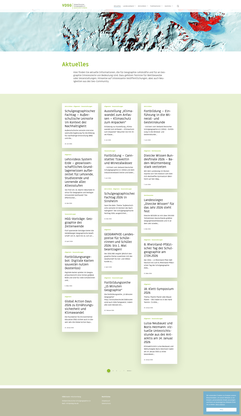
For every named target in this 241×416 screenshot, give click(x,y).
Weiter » (129, 371)
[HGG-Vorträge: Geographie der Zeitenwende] (80, 228)
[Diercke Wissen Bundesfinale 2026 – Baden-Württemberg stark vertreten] (159, 168)
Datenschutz (106, 403)
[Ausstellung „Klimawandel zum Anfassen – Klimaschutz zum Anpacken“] (119, 123)
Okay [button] (221, 409)
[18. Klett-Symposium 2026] (159, 296)
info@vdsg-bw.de (72, 403)
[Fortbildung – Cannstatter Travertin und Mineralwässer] (119, 165)
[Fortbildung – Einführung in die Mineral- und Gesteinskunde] (159, 123)
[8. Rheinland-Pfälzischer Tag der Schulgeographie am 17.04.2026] (159, 257)
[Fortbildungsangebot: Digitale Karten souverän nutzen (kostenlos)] (80, 269)
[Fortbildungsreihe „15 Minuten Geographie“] (119, 295)
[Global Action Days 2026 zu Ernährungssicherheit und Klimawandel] (80, 313)
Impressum (106, 401)
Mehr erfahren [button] (220, 404)
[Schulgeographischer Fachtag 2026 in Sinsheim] (119, 204)
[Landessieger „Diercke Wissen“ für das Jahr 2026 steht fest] (159, 212)
